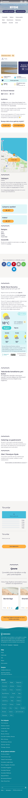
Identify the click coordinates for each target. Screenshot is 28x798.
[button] (21, 2)
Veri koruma (8, 790)
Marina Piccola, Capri (6, 756)
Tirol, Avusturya (4, 723)
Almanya (12, 686)
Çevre (16, 22)
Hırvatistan (4, 697)
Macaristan (4, 715)
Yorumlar (11, 22)
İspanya (11, 711)
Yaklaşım (11, 17)
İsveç (10, 708)
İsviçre (16, 708)
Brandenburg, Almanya (6, 742)
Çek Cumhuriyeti (19, 711)
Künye (2, 790)
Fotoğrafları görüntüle (8, 11)
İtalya (19, 693)
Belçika (11, 682)
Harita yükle (14, 159)
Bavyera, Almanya (5, 733)
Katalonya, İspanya (5, 725)
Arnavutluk (4, 682)
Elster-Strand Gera (5, 781)
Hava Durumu (10, 19)
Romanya (4, 708)
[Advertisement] (14, 39)
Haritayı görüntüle (20, 11)
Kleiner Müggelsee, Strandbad (8, 765)
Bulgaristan (18, 682)
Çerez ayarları (4, 663)
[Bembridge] (10, 591)
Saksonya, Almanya (5, 744)
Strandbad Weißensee (6, 773)
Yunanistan (18, 689)
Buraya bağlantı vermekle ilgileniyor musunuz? (15, 462)
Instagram (16, 645)
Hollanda (19, 700)
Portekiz (18, 704)
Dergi (2, 652)
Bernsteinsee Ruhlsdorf (6, 778)
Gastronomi (18, 19)
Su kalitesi (9, 243)
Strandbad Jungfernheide (7, 762)
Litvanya (19, 697)
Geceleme (4, 22)
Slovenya (4, 711)
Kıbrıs (11, 715)
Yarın (16, 328)
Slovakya (23, 708)
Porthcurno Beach (5, 754)
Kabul (3, 19)
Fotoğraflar (4, 17)
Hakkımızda (3, 655)
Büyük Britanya (4, 4)
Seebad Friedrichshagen (6, 759)
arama (7, 187)
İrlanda (13, 693)
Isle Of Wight (24, 4)
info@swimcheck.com (6, 670)
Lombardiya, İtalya (5, 728)
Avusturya (4, 704)
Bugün (6, 328)
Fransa (11, 689)
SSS (2, 657)
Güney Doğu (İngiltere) (14, 4)
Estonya (19, 686)
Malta (12, 700)
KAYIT (8, 210)
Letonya (12, 697)
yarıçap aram (15, 187)
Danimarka (4, 686)
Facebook (10, 645)
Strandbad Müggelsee (6, 767)
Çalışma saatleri (19, 17)
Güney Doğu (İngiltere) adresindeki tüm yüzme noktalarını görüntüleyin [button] (14, 618)
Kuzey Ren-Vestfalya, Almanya (8, 736)
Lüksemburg (5, 700)
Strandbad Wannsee (5, 770)
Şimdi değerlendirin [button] (18, 125)
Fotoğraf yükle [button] (6, 125)
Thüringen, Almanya (5, 747)
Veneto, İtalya (4, 731)
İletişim (2, 660)
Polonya (11, 704)
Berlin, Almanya (4, 739)
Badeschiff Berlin (5, 775)
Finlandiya (4, 689)
